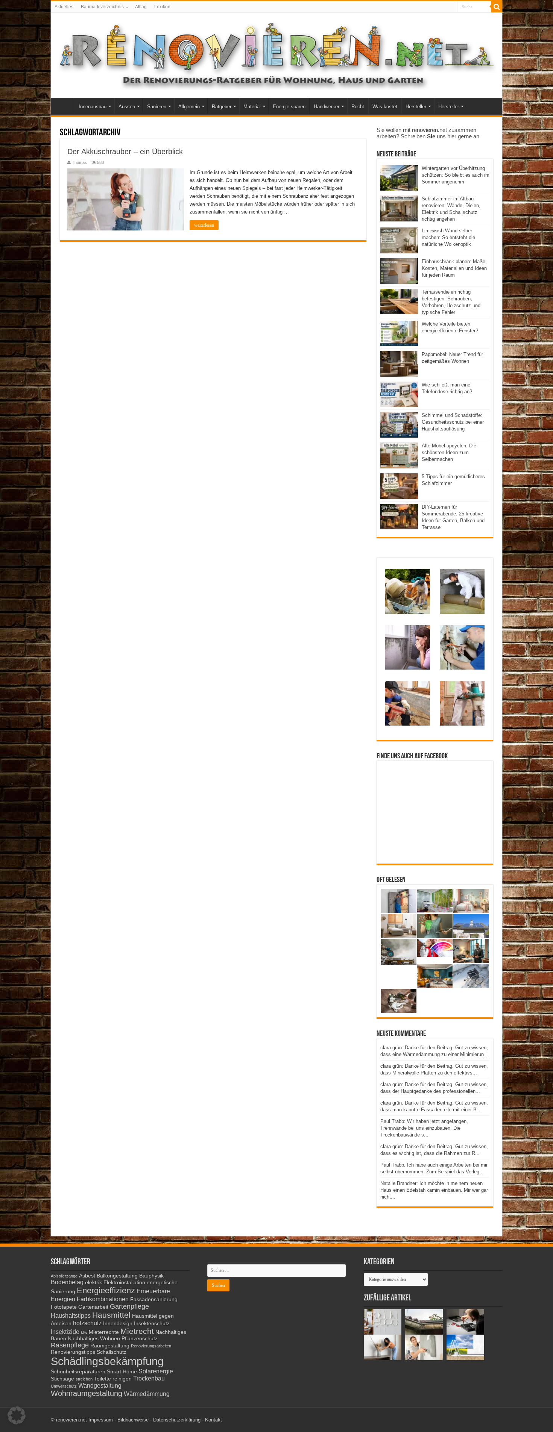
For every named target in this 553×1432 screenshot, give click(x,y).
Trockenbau (149, 1378)
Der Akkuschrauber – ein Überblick (125, 151)
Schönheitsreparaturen (78, 1371)
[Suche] (496, 6)
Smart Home (122, 1371)
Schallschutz (111, 1352)
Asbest (87, 1276)
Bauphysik (151, 1276)
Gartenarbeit (93, 1307)
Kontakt (213, 1420)
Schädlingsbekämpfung (107, 1361)
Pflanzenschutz (140, 1338)
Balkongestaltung (117, 1276)
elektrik (93, 1282)
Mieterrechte (104, 1332)
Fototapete (64, 1307)
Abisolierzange (64, 1276)
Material (252, 106)
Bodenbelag (67, 1282)
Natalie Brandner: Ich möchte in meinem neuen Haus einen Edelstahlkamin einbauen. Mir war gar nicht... (434, 1190)
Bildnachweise (133, 1420)
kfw (84, 1332)
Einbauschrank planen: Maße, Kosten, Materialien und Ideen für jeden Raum (454, 268)
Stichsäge (62, 1379)
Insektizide (65, 1331)
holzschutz (87, 1323)
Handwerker (326, 106)
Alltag (141, 6)
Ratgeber (221, 106)
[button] (16, 1415)
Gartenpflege (129, 1306)
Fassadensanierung (154, 1299)
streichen (84, 1379)
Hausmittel (111, 1315)
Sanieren (156, 106)
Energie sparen (289, 106)
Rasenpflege (70, 1345)
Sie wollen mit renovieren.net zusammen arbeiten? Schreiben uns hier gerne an (428, 133)
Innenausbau (92, 106)
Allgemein (189, 106)
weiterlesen (204, 225)
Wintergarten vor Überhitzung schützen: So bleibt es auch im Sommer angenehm (455, 175)
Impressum (100, 1420)
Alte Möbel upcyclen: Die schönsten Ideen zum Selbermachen (449, 452)
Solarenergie (155, 1371)
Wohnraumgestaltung (86, 1393)
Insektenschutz (152, 1323)
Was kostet (384, 106)
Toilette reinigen (113, 1379)
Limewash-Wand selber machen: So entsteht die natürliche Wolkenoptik (448, 237)
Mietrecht (137, 1331)
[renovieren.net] (276, 54)
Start (64, 106)
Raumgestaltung (109, 1346)
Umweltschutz (64, 1386)
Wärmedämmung (147, 1393)
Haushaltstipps (71, 1315)
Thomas (79, 162)
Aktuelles (64, 6)
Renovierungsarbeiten (151, 1346)
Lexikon (162, 6)
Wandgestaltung (100, 1385)
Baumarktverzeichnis (102, 6)
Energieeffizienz (106, 1290)
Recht (357, 106)
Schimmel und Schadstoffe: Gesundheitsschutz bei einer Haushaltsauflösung (453, 422)
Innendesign (117, 1323)
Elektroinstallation (124, 1282)
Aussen (126, 106)
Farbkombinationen (103, 1299)
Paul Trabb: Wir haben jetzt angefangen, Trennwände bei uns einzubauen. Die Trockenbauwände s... (424, 1128)
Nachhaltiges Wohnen (94, 1338)
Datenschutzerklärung (177, 1420)
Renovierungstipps (73, 1352)
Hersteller (416, 106)
